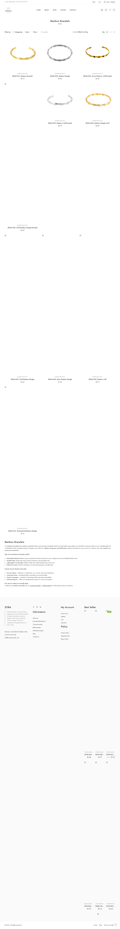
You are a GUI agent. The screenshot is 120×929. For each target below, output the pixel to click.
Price (35, 32)
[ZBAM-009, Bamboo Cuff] (97, 305)
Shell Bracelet (99, 904)
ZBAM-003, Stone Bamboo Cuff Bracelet (97, 76)
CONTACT (73, 10)
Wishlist (63, 617)
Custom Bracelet (37, 624)
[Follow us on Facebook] (33, 607)
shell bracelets (47, 586)
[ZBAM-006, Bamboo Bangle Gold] (97, 101)
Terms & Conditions (109, 925)
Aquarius (89, 890)
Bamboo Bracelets (22, 73)
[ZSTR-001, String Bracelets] (110, 680)
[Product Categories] (102, 10)
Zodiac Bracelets (89, 904)
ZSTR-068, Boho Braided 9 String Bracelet (99, 754)
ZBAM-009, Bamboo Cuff (97, 379)
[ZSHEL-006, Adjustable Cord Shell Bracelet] (99, 832)
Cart (99, 2)
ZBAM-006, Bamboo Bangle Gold (97, 123)
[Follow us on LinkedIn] (40, 607)
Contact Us (36, 637)
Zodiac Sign (87, 887)
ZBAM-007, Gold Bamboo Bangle (22, 379)
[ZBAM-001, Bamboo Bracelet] (22, 53)
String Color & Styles (88, 736)
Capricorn (89, 898)
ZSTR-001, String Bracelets (110, 754)
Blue (89, 743)
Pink (100, 893)
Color (27, 32)
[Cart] (106, 10)
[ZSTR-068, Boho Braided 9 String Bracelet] (99, 680)
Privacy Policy (65, 633)
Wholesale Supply (38, 631)
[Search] (114, 10)
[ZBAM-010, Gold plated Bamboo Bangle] (22, 456)
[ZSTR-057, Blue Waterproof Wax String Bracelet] (110, 832)
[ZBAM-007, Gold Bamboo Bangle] (22, 305)
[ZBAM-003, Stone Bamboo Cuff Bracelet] (97, 53)
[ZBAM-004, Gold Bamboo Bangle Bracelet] (22, 153)
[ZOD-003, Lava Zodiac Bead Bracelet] (88, 832)
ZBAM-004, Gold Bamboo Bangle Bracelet (23, 228)
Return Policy (64, 639)
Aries (89, 893)
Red (100, 896)
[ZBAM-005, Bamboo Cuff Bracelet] (60, 101)
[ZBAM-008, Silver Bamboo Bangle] (60, 305)
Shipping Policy (65, 636)
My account (64, 613)
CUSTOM (63, 10)
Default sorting (83, 32)
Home (60, 24)
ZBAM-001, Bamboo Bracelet (22, 76)
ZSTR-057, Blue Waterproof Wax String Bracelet (110, 906)
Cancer (89, 895)
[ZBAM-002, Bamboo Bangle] (60, 53)
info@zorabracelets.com (12, 638)
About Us (35, 618)
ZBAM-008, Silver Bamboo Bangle (60, 379)
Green (111, 747)
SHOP (54, 10)
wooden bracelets (35, 586)
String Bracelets (89, 752)
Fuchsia (89, 745)
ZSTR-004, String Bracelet (88, 754)
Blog (94, 2)
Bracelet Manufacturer (39, 621)
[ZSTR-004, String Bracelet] (88, 680)
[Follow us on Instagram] (37, 607)
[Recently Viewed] (115, 924)
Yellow (100, 899)
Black (89, 740)
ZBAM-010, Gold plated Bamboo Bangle (22, 531)
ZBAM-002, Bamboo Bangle (60, 76)
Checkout (63, 623)
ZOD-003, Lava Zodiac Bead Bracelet (88, 906)
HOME (39, 10)
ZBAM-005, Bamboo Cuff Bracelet (60, 123)
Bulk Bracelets (37, 627)
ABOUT (46, 10)
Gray (89, 748)
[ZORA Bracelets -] (8, 10)
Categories (18, 32)
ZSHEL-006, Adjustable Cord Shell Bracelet (99, 906)
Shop (100, 925)
